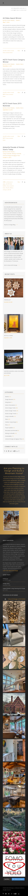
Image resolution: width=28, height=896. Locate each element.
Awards (18, 20)
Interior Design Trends (10, 410)
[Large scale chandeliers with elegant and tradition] (14, 681)
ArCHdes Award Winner (12, 18)
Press (6, 425)
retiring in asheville (7, 189)
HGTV (4, 94)
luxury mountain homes (8, 52)
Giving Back (8, 402)
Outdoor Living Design (10, 422)
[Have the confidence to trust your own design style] (14, 865)
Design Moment (9, 399)
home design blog (8, 211)
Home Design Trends (10, 408)
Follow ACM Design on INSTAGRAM (16, 599)
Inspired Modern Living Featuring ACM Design (14, 588)
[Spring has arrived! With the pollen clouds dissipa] (14, 727)
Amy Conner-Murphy (9, 20)
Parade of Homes (9, 187)
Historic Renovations (10, 405)
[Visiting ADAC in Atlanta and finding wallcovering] (14, 658)
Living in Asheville (7, 153)
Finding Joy (7, 300)
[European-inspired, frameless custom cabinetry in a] (14, 796)
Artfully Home (8, 335)
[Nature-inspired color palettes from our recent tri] (14, 842)
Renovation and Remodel (11, 430)
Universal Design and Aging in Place (11, 155)
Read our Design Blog (9, 224)
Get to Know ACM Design (10, 265)
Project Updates (9, 427)
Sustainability (8, 436)
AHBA (4, 182)
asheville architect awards (8, 50)
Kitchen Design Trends (10, 413)
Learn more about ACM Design (10, 570)
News (21, 64)
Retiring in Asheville (16, 153)
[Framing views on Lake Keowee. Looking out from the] (14, 704)
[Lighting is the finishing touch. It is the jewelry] (14, 612)
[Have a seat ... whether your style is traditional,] (14, 635)
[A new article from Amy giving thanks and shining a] (14, 819)
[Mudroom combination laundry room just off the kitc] (14, 750)
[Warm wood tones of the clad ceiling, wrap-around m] (14, 773)
